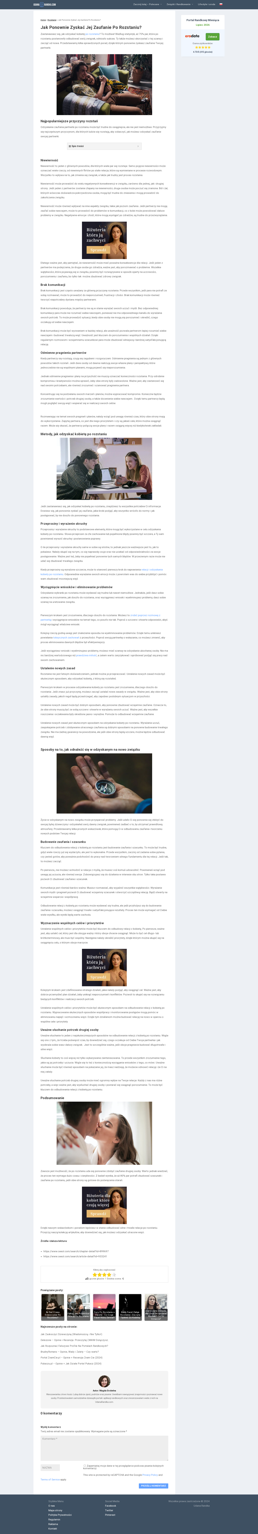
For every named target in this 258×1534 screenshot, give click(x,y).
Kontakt (52, 1528)
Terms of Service (50, 1479)
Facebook (110, 1505)
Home (43, 20)
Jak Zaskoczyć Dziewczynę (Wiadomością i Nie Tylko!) (71, 1334)
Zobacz (212, 36)
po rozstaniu (92, 33)
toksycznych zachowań (66, 637)
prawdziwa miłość (86, 655)
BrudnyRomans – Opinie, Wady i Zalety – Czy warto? (70, 1351)
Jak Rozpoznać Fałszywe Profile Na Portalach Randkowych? (74, 1346)
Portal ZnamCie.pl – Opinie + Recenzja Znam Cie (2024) (72, 1357)
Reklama (53, 1524)
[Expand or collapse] (138, 146)
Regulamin (54, 1519)
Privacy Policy (150, 1474)
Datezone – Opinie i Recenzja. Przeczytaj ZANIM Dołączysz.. (75, 1340)
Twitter (109, 1510)
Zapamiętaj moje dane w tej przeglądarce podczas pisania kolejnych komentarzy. (123, 1467)
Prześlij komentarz (153, 1485)
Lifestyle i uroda (206, 4)
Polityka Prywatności (60, 1514)
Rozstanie (52, 20)
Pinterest (110, 1514)
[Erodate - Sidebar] (192, 36)
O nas (51, 1505)
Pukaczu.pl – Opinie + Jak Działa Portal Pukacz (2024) (71, 1363)
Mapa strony (55, 1510)
